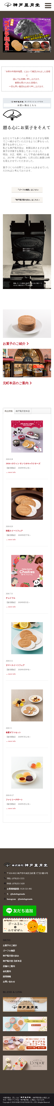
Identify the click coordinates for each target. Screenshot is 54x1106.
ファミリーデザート (14, 800)
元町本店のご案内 (16, 383)
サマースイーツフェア (15, 665)
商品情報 (9, 411)
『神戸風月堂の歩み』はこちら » (27, 200)
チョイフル (10, 598)
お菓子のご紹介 (14, 343)
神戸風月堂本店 (23, 411)
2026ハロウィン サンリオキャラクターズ (23, 463)
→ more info (11, 472)
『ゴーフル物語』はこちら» (27, 190)
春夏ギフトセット (13, 732)
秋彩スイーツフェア (14, 531)
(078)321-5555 (15, 878)
